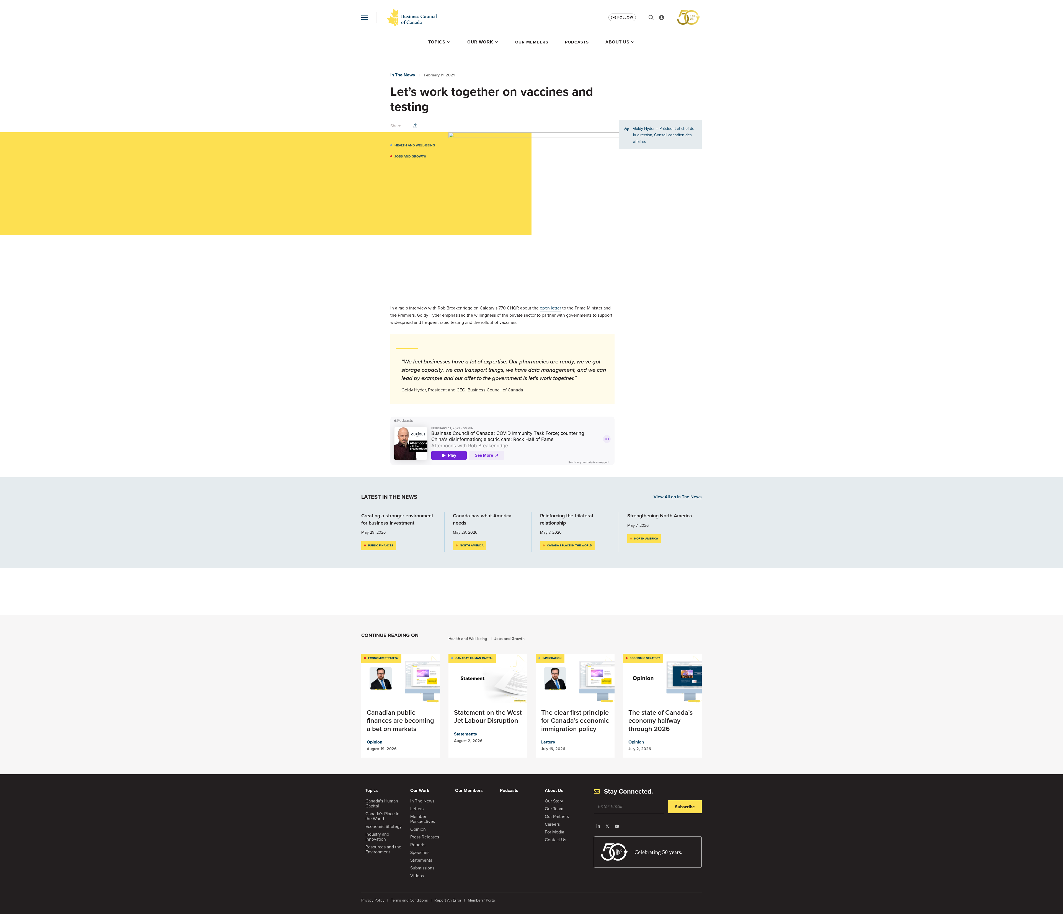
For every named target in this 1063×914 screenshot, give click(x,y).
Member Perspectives (422, 819)
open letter (550, 308)
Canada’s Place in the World (569, 545)
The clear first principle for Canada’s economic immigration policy (575, 721)
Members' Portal (482, 900)
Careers (552, 824)
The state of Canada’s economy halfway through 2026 (660, 721)
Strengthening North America (659, 515)
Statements (465, 734)
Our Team (554, 808)
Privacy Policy (373, 900)
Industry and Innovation (377, 836)
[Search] (651, 17)
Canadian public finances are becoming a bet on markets (400, 721)
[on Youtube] (617, 826)
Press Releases (424, 837)
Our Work (480, 42)
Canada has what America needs (482, 519)
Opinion (374, 742)
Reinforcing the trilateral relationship (566, 519)
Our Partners (557, 816)
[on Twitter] (607, 826)
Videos (417, 875)
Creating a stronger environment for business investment (397, 519)
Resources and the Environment (383, 849)
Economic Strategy (383, 658)
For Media (554, 832)
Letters (548, 742)
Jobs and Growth (410, 156)
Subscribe (685, 807)
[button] (364, 17)
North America (472, 545)
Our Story (554, 801)
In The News (402, 75)
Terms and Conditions (409, 900)
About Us (617, 42)
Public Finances (380, 545)
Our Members (531, 42)
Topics (436, 42)
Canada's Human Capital (474, 658)
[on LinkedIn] (598, 826)
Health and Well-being (414, 145)
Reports (417, 844)
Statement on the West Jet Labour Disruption (488, 716)
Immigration (552, 658)
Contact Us (555, 839)
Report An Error (447, 900)
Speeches (419, 852)
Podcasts (577, 42)
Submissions (422, 868)
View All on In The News (678, 497)
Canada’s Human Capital (381, 803)
